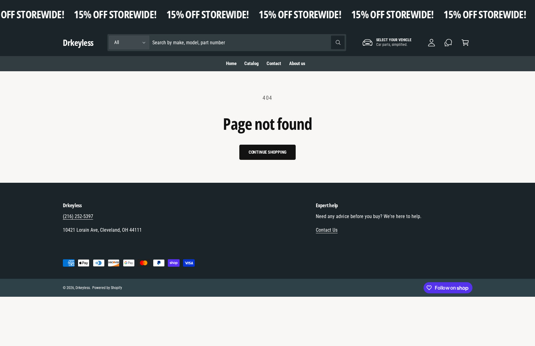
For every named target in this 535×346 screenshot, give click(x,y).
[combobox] (248, 42)
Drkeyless (83, 288)
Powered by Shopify (107, 288)
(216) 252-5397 (78, 216)
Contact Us (326, 230)
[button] (465, 42)
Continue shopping (268, 152)
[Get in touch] (448, 42)
